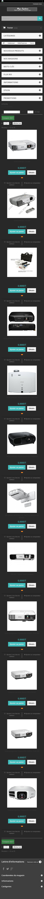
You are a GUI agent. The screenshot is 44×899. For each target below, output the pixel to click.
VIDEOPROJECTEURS (22, 161)
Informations (11, 82)
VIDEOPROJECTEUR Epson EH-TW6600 (22, 456)
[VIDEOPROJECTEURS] (22, 144)
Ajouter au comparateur (32, 183)
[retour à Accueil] (4, 43)
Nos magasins (11, 58)
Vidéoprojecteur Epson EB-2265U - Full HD (22, 751)
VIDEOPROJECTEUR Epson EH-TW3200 (22, 397)
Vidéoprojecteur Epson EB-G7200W (22, 810)
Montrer (24, 112)
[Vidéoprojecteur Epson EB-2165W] (22, 675)
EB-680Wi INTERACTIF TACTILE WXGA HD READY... (22, 516)
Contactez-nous (37, 4)
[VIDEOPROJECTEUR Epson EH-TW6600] (22, 439)
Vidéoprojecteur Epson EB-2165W (22, 692)
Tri (2, 112)
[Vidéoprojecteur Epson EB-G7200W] (22, 793)
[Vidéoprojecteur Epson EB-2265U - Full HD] (22, 734)
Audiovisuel (11, 43)
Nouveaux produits (14, 51)
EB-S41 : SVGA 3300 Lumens (22, 574)
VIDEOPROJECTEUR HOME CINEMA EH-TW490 (22, 338)
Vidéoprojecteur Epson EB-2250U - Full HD (22, 633)
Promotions (10, 98)
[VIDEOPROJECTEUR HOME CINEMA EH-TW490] (22, 321)
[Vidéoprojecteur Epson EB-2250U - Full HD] (22, 616)
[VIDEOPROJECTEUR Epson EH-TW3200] (22, 380)
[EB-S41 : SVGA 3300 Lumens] (22, 557)
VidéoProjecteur (22, 43)
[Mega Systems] (22, 9)
